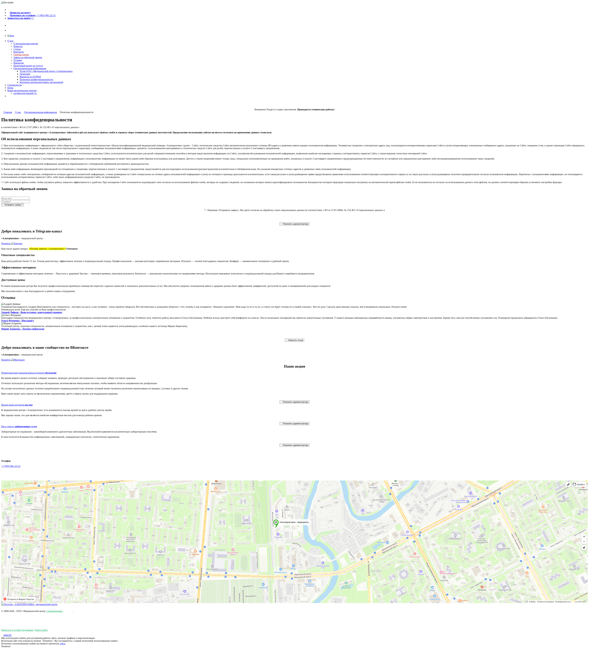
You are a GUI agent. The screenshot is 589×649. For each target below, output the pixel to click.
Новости (18, 46)
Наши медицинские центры (22, 90)
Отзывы (17, 60)
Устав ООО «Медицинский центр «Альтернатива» (46, 71)
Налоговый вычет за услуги (28, 65)
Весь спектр (19, 426)
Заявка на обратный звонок (27, 57)
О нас (10, 41)
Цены (10, 87)
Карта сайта (41, 630)
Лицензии (25, 74)
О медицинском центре (25, 43)
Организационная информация (29, 68)
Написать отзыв (295, 340)
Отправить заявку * (13, 205)
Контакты (18, 52)
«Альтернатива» (54, 611)
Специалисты (14, 85)
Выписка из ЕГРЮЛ (30, 76)
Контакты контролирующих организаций (41, 82)
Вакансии (18, 63)
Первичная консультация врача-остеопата (28, 373)
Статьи (17, 49)
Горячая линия (21, 54)
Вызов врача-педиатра (17, 405)
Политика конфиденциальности (36, 79)
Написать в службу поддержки (17, 630)
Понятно (5, 646)
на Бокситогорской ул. (25, 93)
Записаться (13, 96)
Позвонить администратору (295, 224)
